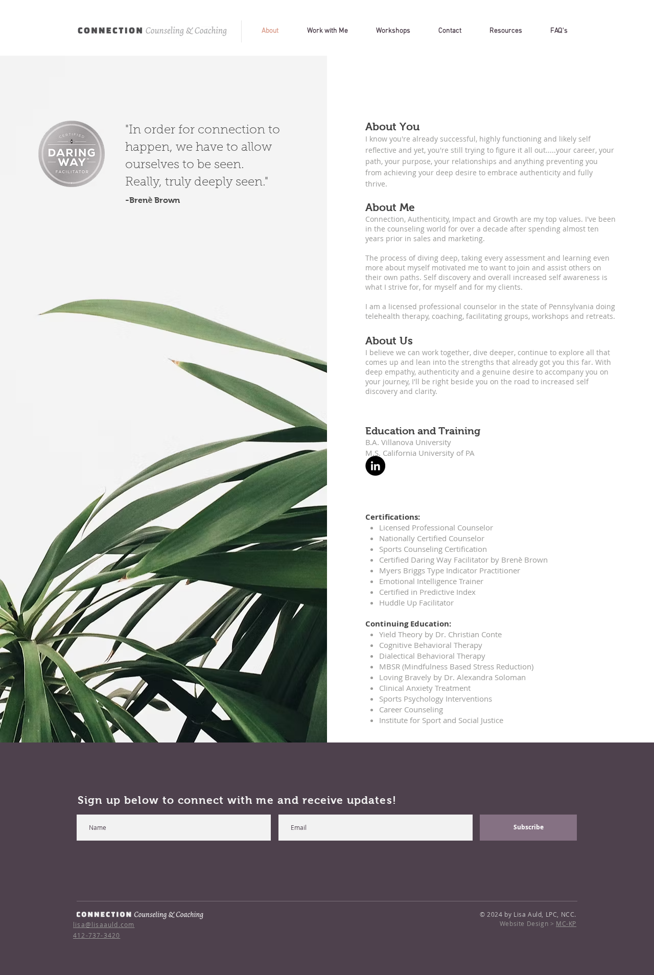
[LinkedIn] (375, 466)
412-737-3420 (96, 935)
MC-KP (566, 923)
